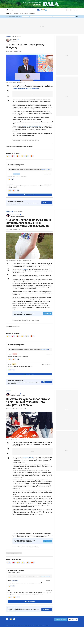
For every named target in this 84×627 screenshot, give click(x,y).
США (13, 146)
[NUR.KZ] (42, 10)
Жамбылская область (11, 326)
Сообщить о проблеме (61, 619)
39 (33, 336)
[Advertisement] (42, 26)
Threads (25, 269)
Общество (8, 390)
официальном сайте (28, 457)
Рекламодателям (73, 619)
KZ (68, 9)
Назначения (32, 13)
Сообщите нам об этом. (33, 140)
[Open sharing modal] (8, 96)
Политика (8, 13)
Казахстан (16, 13)
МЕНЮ (10, 9)
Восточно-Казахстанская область (14, 553)
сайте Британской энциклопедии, (32, 126)
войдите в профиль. (45, 169)
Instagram (47, 202)
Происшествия (9, 211)
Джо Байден (29, 146)
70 (9, 562)
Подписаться (47, 313)
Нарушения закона (18, 211)
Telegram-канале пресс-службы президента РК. (25, 88)
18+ (18, 326)
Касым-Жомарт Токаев (21, 146)
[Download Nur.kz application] (42, 4)
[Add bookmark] (8, 100)
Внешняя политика (24, 13)
